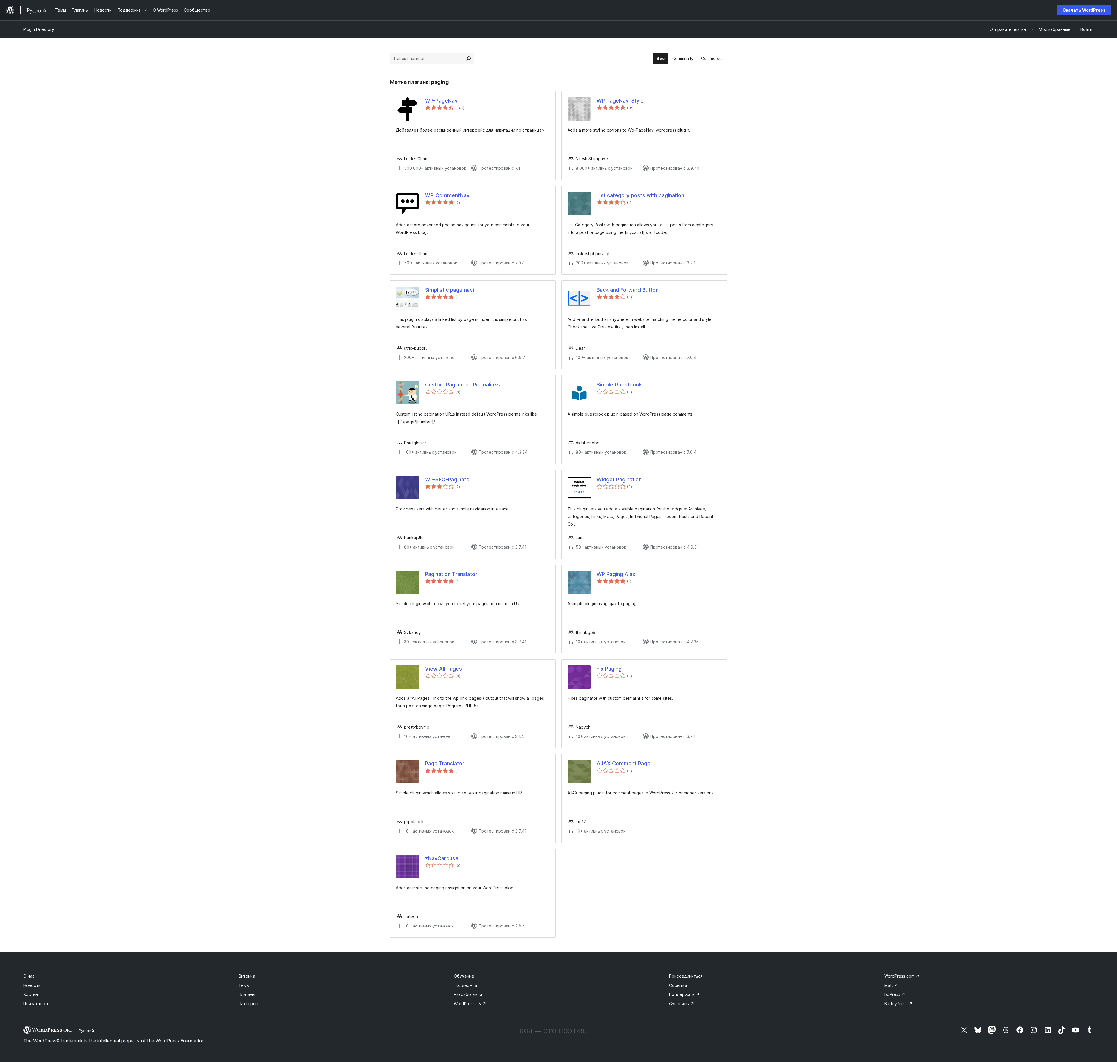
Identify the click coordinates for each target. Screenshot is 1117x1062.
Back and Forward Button (628, 290)
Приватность (36, 1003)
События (678, 985)
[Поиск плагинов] (468, 58)
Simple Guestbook (619, 384)
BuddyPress (898, 1003)
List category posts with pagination (640, 195)
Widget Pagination (619, 479)
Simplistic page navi (449, 290)
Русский (86, 1030)
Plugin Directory (38, 29)
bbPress (894, 994)
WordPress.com (901, 975)
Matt (891, 985)
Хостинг (31, 994)
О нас (29, 975)
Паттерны (248, 1003)
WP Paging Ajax (616, 574)
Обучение (464, 975)
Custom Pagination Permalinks (462, 384)
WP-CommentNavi (448, 195)
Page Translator (444, 763)
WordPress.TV (470, 1003)
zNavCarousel (442, 858)
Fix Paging (609, 669)
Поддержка (465, 985)
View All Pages (443, 669)
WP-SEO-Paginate (447, 479)
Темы (244, 985)
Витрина (247, 975)
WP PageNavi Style (620, 101)
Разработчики (468, 994)
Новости (32, 985)
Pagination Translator (451, 574)
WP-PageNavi (442, 101)
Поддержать (684, 994)
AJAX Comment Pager (624, 763)
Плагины (247, 994)
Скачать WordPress (1084, 10)
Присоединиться (686, 975)
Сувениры (681, 1003)
